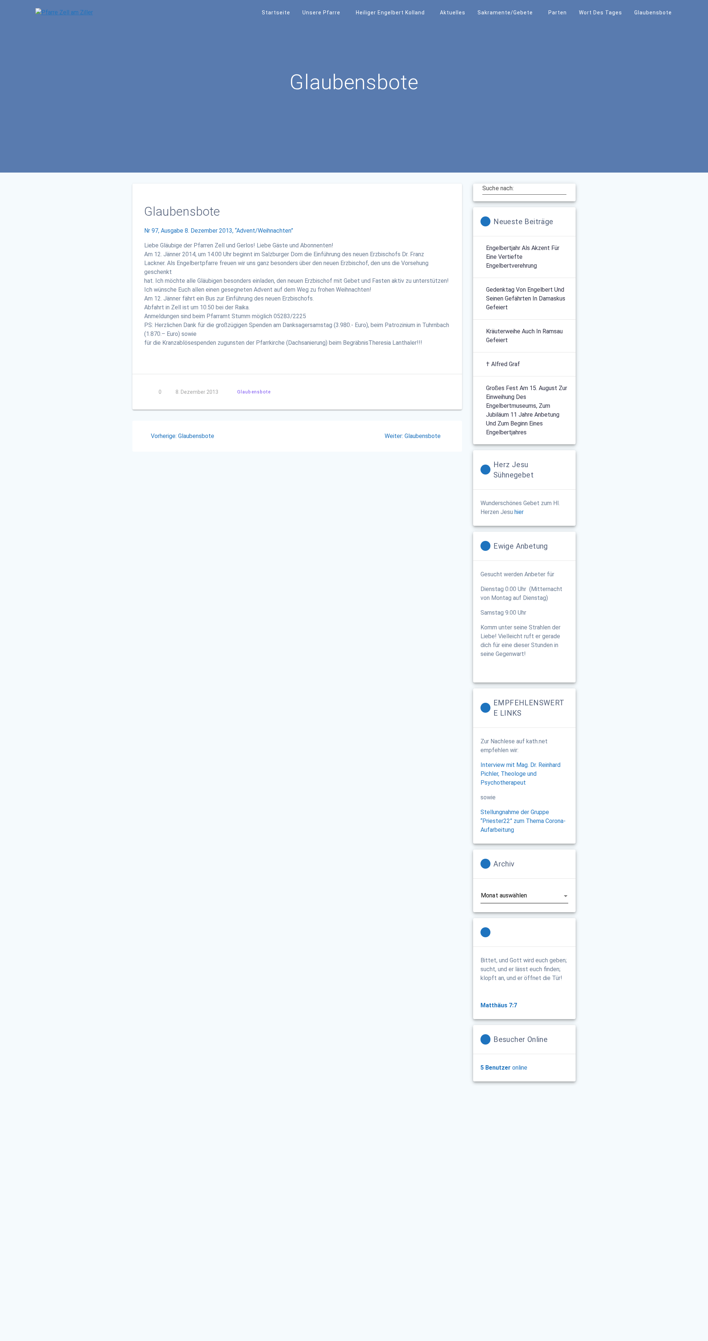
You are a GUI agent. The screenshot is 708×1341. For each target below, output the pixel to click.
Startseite (276, 12)
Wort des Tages (600, 12)
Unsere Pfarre (321, 12)
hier (519, 511)
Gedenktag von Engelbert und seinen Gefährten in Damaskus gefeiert (525, 298)
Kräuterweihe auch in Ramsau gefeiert (524, 336)
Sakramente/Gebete (505, 12)
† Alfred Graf (503, 364)
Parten (557, 12)
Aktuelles (452, 12)
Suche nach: (498, 188)
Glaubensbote (653, 12)
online (503, 1067)
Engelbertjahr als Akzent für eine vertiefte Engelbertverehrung (522, 256)
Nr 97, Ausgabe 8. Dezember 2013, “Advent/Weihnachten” (218, 230)
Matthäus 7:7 (498, 1005)
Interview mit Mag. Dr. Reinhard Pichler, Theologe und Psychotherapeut (520, 773)
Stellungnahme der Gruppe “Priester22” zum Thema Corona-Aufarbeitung (523, 821)
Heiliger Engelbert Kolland (390, 12)
